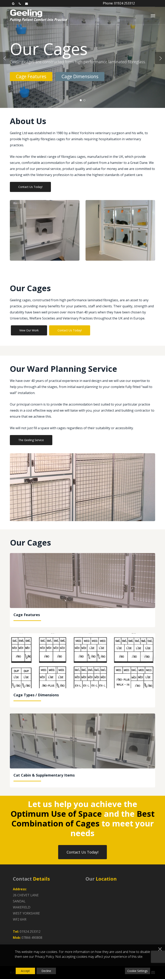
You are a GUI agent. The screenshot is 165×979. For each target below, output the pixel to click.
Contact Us (67, 88)
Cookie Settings (137, 971)
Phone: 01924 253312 (119, 3)
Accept (25, 971)
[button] (153, 16)
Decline (46, 971)
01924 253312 (30, 931)
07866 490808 (32, 937)
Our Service (28, 88)
